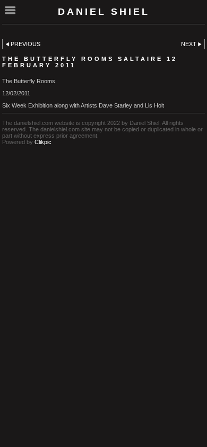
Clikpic (42, 142)
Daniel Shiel (104, 11)
